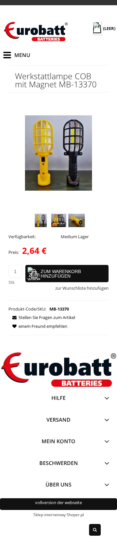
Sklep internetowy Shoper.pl (58, 514)
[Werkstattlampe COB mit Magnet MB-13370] (41, 220)
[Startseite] (36, 32)
